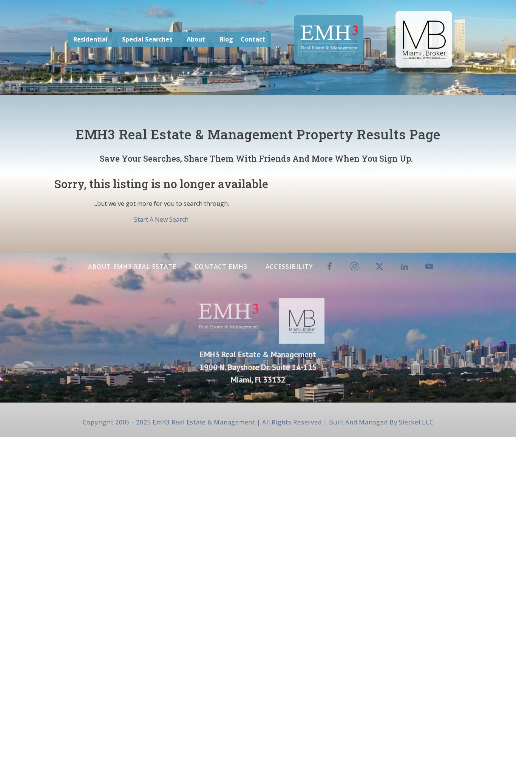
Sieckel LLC (416, 422)
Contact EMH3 (221, 266)
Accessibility (289, 266)
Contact (253, 39)
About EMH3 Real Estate (132, 266)
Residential (90, 39)
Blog (226, 39)
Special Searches (147, 39)
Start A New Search (161, 219)
